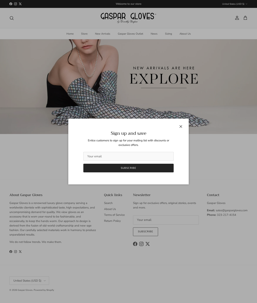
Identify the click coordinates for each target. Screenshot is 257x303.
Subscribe (128, 168)
